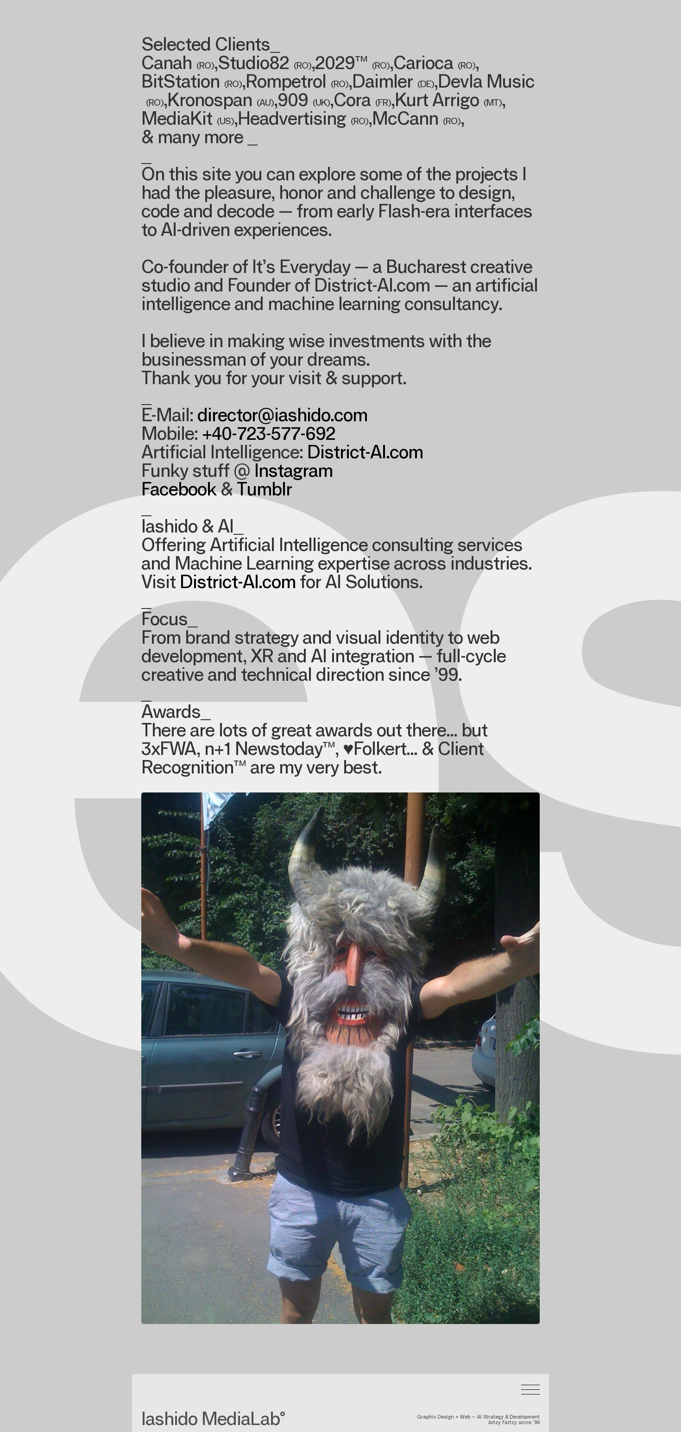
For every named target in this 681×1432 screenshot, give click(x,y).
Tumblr (264, 491)
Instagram (293, 472)
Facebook (178, 491)
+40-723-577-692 (268, 435)
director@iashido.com (282, 417)
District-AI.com (365, 454)
